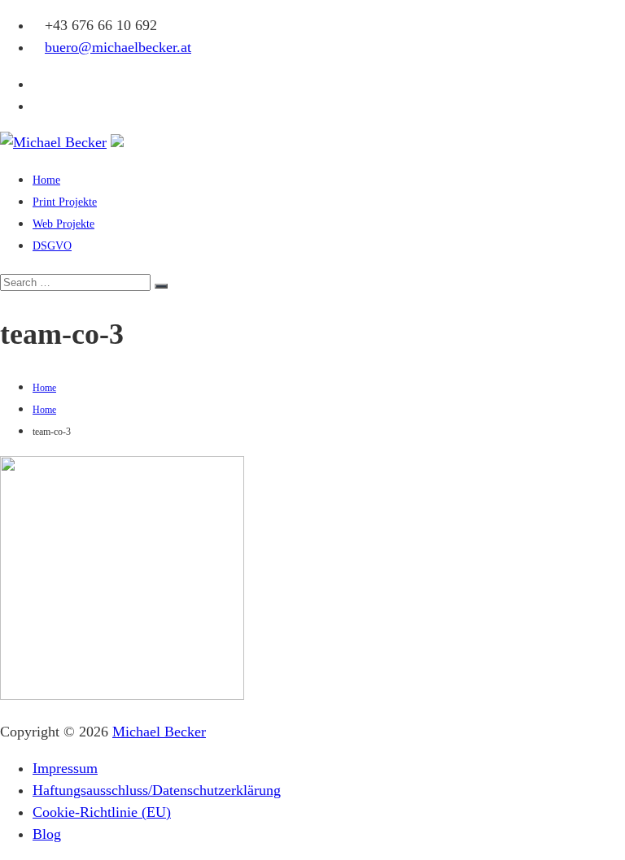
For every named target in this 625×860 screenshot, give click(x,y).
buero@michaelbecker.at (118, 47)
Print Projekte (65, 202)
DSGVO (52, 246)
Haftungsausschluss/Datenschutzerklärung (157, 790)
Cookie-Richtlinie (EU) (102, 812)
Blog (47, 834)
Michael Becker (159, 731)
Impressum (65, 768)
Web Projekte (63, 224)
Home (46, 180)
